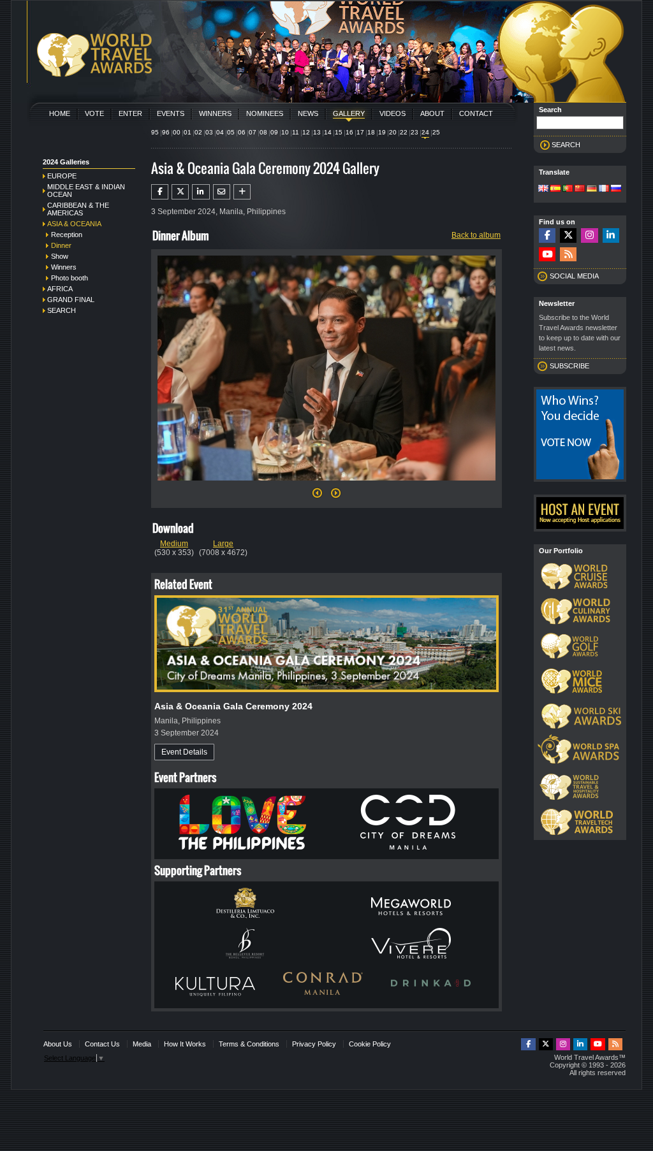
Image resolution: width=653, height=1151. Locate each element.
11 (295, 132)
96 (166, 132)
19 (382, 132)
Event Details (184, 752)
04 (220, 132)
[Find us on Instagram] (589, 235)
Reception (66, 234)
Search (61, 310)
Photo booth (69, 278)
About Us (57, 1044)
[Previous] (317, 496)
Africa (60, 289)
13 (317, 132)
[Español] (555, 189)
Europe (62, 176)
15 (338, 132)
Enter (130, 113)
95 (155, 132)
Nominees (264, 113)
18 (371, 132)
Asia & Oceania (74, 224)
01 (187, 132)
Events (170, 113)
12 (306, 132)
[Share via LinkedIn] (201, 192)
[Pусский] (616, 189)
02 (198, 132)
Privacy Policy (314, 1044)
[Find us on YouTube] (547, 254)
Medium (174, 543)
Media (142, 1044)
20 (393, 132)
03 (209, 132)
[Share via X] (180, 192)
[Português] (567, 189)
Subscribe (569, 366)
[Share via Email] (222, 192)
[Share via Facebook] (160, 192)
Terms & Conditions (249, 1044)
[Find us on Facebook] (547, 235)
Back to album (476, 235)
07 (252, 132)
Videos (392, 113)
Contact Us (102, 1044)
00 (176, 132)
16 (349, 132)
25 (436, 132)
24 (425, 132)
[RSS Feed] (568, 254)
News (308, 113)
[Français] (604, 189)
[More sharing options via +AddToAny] (242, 192)
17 (360, 132)
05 (231, 132)
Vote (94, 113)
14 (328, 132)
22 (403, 132)
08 (263, 132)
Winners (215, 113)
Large (223, 543)
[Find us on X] (568, 235)
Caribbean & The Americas (78, 209)
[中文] (580, 189)
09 (274, 132)
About (432, 113)
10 (285, 132)
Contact (476, 113)
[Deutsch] (592, 189)
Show (59, 256)
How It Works (185, 1044)
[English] (543, 189)
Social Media (574, 276)
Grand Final (70, 299)
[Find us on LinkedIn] (611, 235)
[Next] (326, 484)
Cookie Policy (370, 1044)
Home (59, 113)
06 (242, 132)
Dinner (61, 245)
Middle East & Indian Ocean (86, 190)
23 (414, 132)
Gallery (349, 113)
